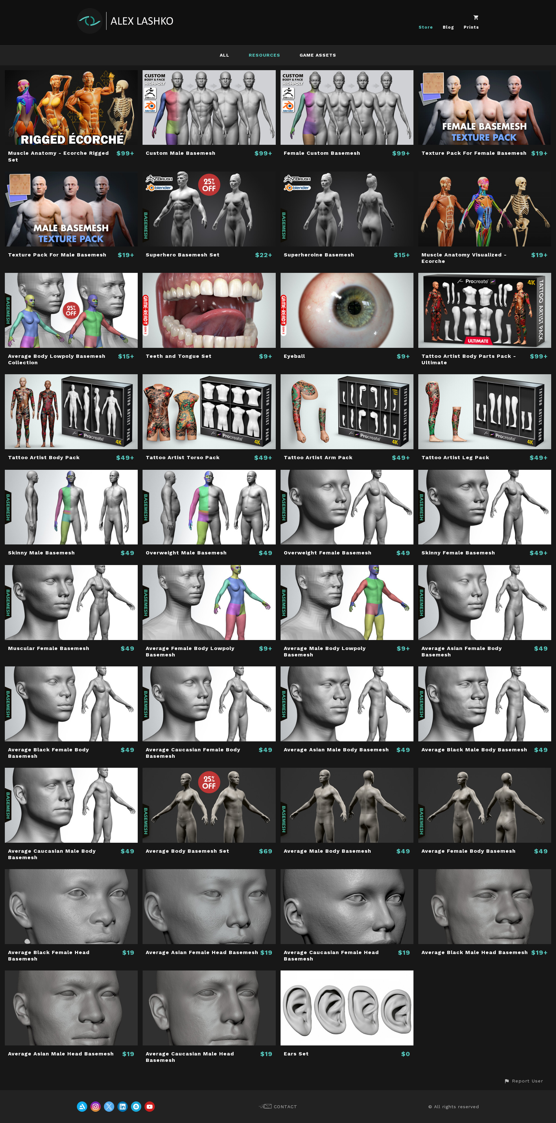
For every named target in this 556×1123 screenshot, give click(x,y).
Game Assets (318, 55)
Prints (471, 27)
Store (426, 27)
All (224, 55)
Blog (448, 27)
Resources (264, 55)
